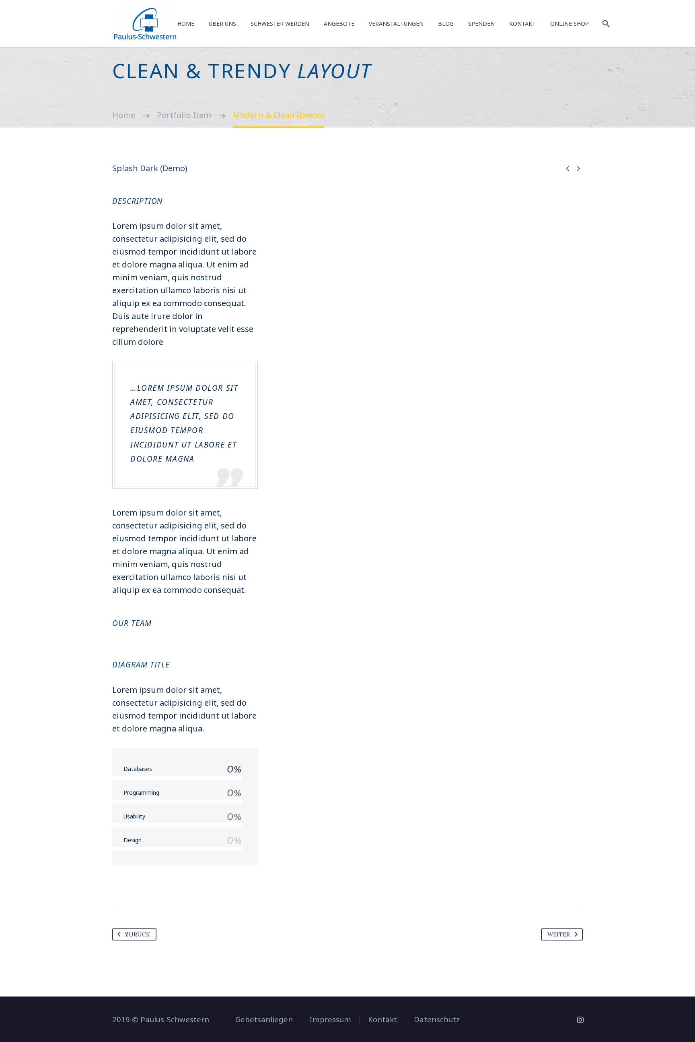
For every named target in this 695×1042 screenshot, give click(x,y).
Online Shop (569, 23)
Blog (446, 23)
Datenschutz (437, 1019)
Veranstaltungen (396, 23)
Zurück (137, 934)
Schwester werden (280, 23)
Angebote (339, 23)
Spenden (481, 23)
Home (185, 23)
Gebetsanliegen (264, 1019)
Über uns (222, 23)
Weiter (558, 934)
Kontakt (522, 23)
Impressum (330, 1019)
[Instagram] (580, 1020)
